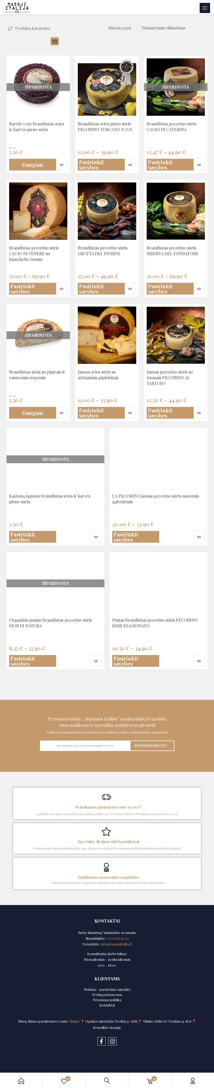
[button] (163, 28)
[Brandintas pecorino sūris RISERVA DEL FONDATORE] (175, 211)
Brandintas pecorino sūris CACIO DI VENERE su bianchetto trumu (34, 253)
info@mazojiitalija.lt (116, 944)
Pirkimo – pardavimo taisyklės (107, 989)
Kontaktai (107, 1005)
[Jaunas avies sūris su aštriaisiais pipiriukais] (107, 335)
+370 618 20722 (117, 938)
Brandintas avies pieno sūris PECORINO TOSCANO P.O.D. (105, 126)
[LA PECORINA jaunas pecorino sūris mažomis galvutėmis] (158, 459)
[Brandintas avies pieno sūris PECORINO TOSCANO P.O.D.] (107, 87)
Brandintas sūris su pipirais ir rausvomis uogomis (37, 374)
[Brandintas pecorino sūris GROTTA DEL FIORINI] (107, 211)
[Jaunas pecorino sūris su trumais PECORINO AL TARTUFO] (175, 335)
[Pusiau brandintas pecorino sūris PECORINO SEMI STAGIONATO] (158, 583)
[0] (150, 1080)
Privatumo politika (107, 1000)
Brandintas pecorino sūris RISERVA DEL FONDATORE (172, 250)
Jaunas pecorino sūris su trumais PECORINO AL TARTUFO (170, 377)
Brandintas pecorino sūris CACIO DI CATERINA (171, 126)
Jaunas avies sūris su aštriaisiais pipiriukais (98, 374)
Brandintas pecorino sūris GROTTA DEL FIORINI (102, 250)
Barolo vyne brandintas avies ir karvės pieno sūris (36, 126)
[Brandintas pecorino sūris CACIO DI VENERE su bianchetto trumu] (38, 211)
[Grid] (55, 41)
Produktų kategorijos (32, 28)
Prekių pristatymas (107, 994)
